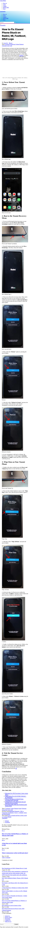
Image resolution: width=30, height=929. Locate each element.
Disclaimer (7, 918)
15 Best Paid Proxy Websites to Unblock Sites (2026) (15, 887)
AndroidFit (5, 43)
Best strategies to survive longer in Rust (11, 905)
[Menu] (0, 24)
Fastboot (21, 55)
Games (4, 6)
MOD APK (6, 7)
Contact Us (7, 920)
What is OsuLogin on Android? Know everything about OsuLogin (14, 799)
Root (4, 9)
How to (5, 3)
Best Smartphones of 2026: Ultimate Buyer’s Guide (14, 868)
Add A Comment (6, 857)
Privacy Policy (8, 917)
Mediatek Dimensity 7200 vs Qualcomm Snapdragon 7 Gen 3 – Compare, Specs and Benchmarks (14, 813)
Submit (16, 924)
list (16, 768)
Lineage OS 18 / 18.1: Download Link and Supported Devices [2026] (15, 802)
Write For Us (8, 921)
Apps (4, 4)
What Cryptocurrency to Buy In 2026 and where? (15, 853)
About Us (7, 916)
